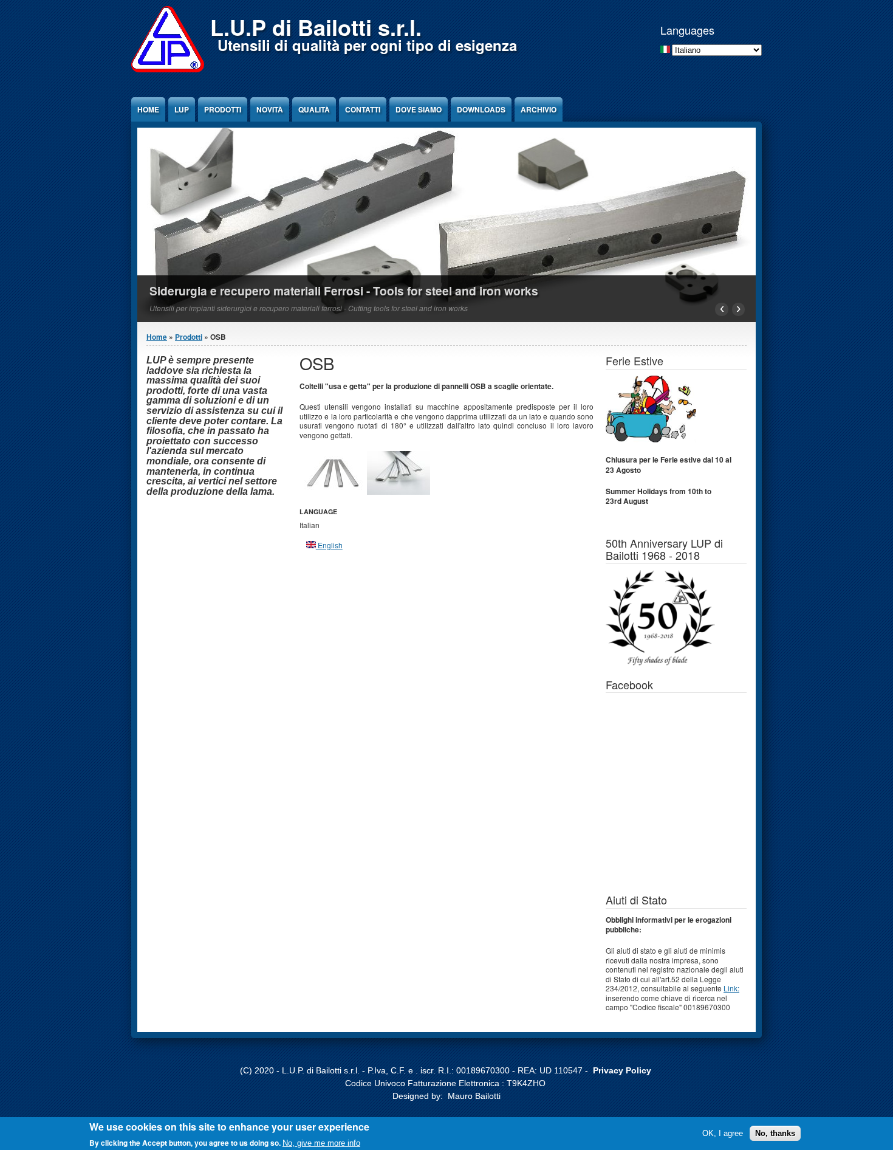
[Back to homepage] (167, 69)
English (329, 545)
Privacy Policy (622, 1070)
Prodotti (222, 109)
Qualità (314, 109)
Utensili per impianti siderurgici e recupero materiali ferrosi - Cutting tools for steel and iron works (308, 308)
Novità (269, 109)
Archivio (538, 109)
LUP (181, 109)
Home (148, 109)
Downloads (481, 109)
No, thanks (775, 1132)
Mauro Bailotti (474, 1096)
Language (318, 511)
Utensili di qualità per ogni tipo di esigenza (367, 45)
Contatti (362, 109)
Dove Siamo (418, 109)
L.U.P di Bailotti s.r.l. (316, 27)
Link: (731, 988)
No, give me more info (321, 1142)
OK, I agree (722, 1132)
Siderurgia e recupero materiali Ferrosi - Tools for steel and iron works (343, 290)
